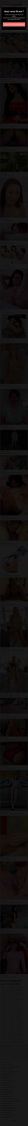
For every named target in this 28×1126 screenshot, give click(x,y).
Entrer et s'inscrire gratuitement (14, 24)
